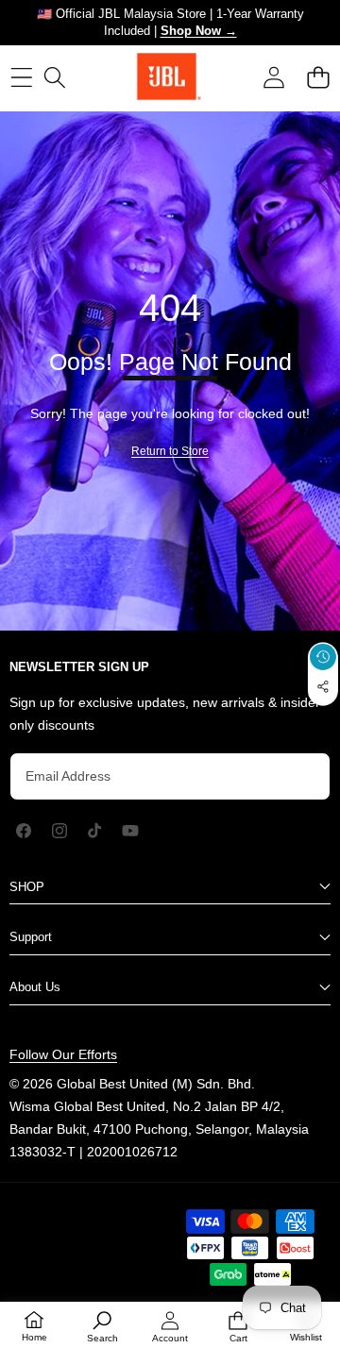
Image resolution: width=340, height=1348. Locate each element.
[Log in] (273, 77)
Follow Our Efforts (63, 1054)
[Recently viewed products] (323, 657)
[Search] (54, 77)
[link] (170, 451)
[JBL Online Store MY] (169, 76)
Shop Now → (199, 31)
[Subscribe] (298, 776)
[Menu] (21, 77)
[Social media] (323, 686)
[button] (318, 77)
